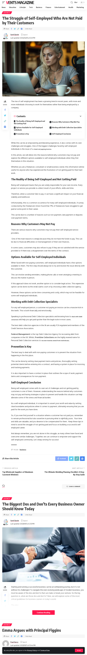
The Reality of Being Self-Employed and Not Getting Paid (29, 122)
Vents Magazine (20, 2)
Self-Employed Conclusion (61, 134)
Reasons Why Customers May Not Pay (66, 122)
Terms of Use (45, 650)
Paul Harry (14, 642)
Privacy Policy (32, 650)
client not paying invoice (42, 149)
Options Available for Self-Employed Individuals (28, 129)
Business (7, 12)
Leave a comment (74, 486)
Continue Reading (43, 612)
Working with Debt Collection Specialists (67, 127)
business (23, 450)
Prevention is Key (22, 134)
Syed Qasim (14, 35)
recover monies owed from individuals (55, 340)
